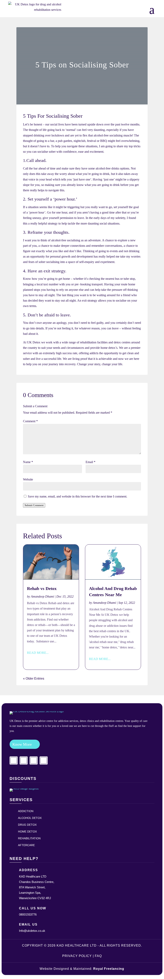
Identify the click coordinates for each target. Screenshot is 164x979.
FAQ (98, 956)
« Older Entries (33, 678)
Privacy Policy (77, 956)
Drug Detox (27, 824)
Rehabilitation (29, 838)
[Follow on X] (44, 760)
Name (28, 462)
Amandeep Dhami (42, 596)
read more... (38, 652)
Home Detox (27, 831)
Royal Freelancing (108, 968)
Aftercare (26, 845)
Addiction (25, 811)
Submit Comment (34, 505)
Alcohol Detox (30, 818)
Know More (22, 744)
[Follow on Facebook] (14, 760)
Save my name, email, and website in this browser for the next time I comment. (77, 496)
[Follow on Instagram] (24, 760)
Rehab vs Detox (42, 588)
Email (90, 462)
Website (28, 479)
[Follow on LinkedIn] (34, 760)
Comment (30, 421)
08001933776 (28, 914)
